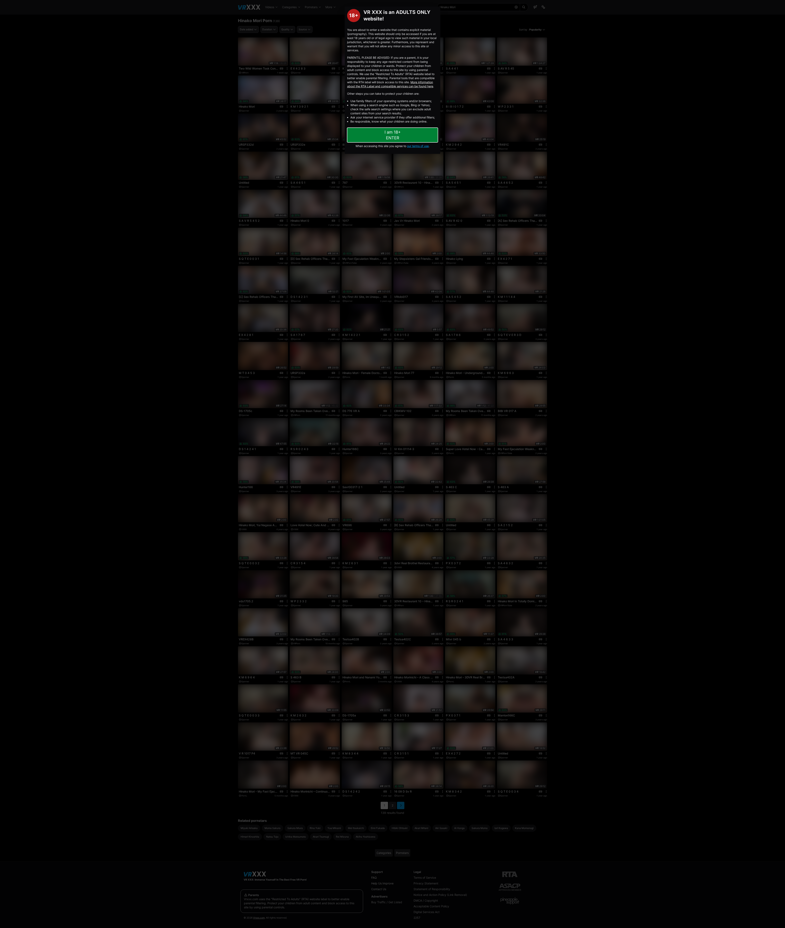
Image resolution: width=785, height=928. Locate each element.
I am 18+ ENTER (393, 135)
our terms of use (418, 146)
